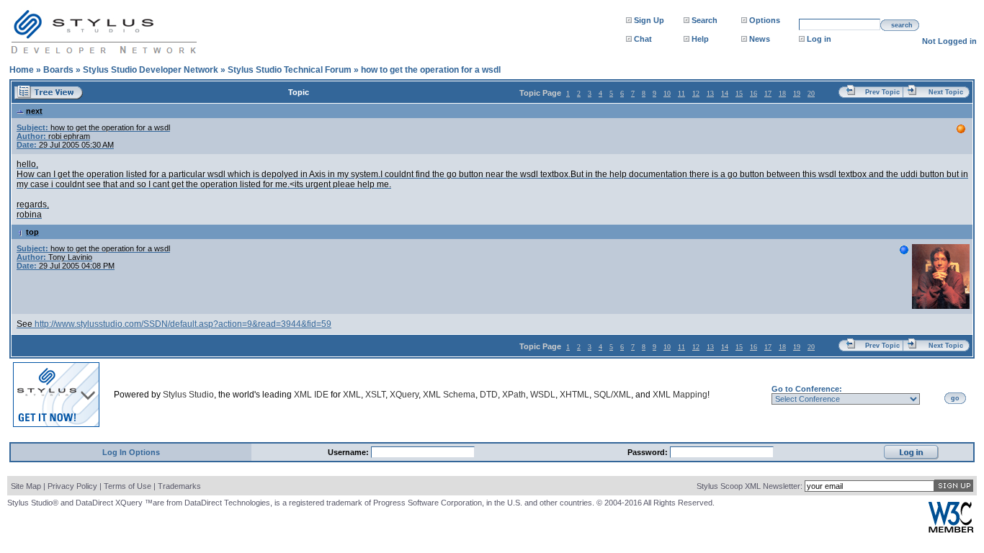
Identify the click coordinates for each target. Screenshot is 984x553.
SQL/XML (612, 395)
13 (710, 93)
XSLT (375, 395)
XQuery (404, 395)
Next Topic (946, 92)
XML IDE (311, 395)
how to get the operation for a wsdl (431, 70)
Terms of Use (127, 486)
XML (352, 395)
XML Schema (449, 395)
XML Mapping (680, 395)
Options (764, 20)
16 (753, 93)
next (34, 111)
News (759, 39)
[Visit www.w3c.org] (951, 529)
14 (724, 93)
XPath (514, 395)
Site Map (26, 486)
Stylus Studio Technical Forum (290, 70)
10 (667, 93)
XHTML (574, 395)
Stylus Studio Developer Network (150, 70)
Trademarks (179, 486)
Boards (58, 70)
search (902, 25)
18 (782, 93)
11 (681, 93)
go (955, 398)
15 (739, 93)
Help (700, 39)
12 (695, 93)
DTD (489, 395)
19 (796, 93)
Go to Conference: (806, 389)
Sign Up (649, 20)
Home (21, 70)
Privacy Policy (72, 486)
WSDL (542, 395)
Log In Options (131, 452)
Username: (349, 452)
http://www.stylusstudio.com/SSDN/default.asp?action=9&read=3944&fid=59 (183, 324)
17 (767, 93)
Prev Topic (882, 92)
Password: (648, 452)
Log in (819, 39)
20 (811, 93)
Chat (643, 39)
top (32, 232)
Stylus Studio (188, 395)
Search (704, 20)
